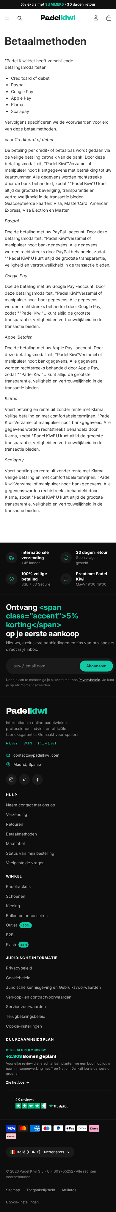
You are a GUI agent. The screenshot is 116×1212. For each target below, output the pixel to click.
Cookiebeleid (18, 977)
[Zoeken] (19, 18)
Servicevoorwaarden (26, 1006)
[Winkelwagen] (108, 18)
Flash (16, 944)
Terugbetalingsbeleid (25, 1016)
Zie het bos (15, 1082)
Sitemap (13, 1190)
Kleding (13, 905)
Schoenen (15, 896)
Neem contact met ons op (30, 805)
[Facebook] (37, 779)
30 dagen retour (81, 4)
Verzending (16, 814)
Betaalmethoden (21, 834)
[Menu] (7, 18)
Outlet (18, 925)
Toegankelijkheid (40, 1190)
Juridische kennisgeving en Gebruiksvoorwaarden (53, 987)
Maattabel (15, 843)
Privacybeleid (89, 680)
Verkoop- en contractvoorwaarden (38, 997)
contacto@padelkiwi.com (36, 755)
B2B (10, 934)
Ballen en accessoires (27, 915)
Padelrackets (18, 886)
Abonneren (96, 666)
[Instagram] (11, 779)
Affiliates (69, 1190)
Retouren (14, 824)
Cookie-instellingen (24, 1026)
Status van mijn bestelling (30, 853)
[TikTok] (24, 779)
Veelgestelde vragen (25, 862)
